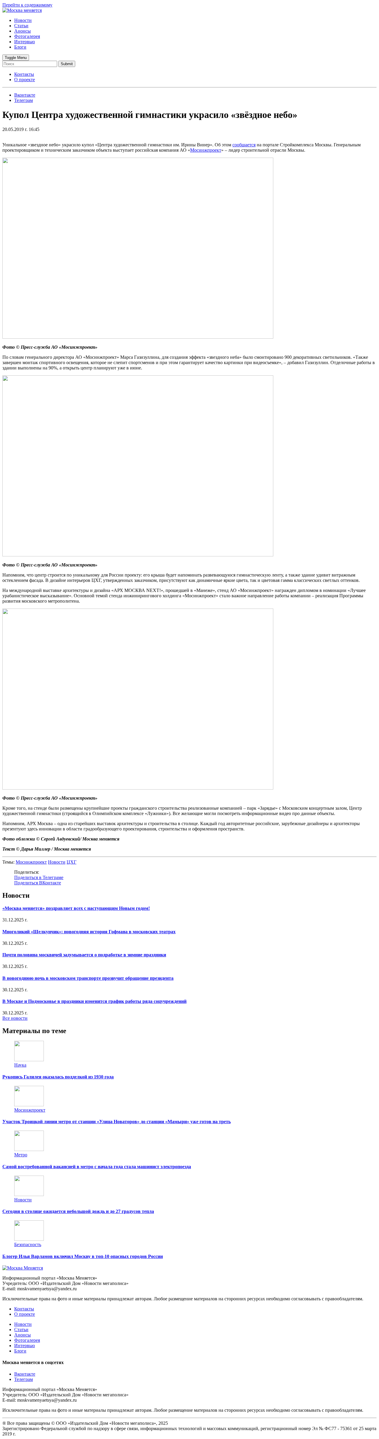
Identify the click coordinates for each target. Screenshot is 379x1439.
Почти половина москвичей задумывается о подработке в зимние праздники (84, 954)
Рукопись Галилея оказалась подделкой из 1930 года (58, 1076)
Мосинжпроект (205, 150)
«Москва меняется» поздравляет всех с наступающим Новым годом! (76, 908)
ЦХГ (71, 862)
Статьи (21, 25)
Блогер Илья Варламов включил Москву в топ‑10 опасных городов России (82, 1256)
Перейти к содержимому (27, 4)
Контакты (24, 74)
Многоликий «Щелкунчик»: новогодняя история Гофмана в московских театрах (89, 931)
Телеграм (23, 1379)
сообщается (244, 144)
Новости (23, 20)
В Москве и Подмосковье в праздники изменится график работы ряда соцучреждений (94, 1001)
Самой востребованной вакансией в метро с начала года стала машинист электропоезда (96, 1166)
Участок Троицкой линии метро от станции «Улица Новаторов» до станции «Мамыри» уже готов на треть (116, 1121)
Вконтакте (24, 1373)
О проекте (24, 79)
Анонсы (22, 30)
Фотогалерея (27, 36)
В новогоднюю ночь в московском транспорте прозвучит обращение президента (88, 978)
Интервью (24, 41)
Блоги (20, 46)
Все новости (15, 1018)
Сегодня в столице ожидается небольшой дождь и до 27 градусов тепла (78, 1211)
